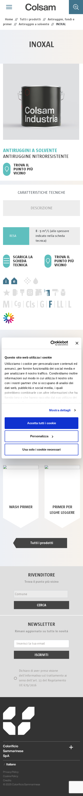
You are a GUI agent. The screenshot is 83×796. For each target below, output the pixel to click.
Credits (7, 780)
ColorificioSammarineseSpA (13, 750)
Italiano (11, 764)
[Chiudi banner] (77, 343)
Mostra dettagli (60, 410)
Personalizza (39, 436)
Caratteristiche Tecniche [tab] (41, 192)
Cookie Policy (10, 776)
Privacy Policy (11, 772)
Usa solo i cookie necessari (41, 449)
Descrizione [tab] (42, 208)
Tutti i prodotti (41, 543)
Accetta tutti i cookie (41, 423)
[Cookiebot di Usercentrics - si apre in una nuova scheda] (51, 343)
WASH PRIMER (20, 507)
